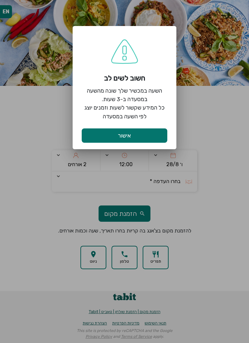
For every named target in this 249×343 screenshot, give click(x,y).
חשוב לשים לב (124, 78)
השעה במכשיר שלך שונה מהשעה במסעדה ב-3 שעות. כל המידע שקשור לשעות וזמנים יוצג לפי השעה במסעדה (124, 103)
